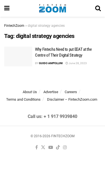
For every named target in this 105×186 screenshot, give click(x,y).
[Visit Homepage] (52, 8)
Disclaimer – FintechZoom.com (72, 99)
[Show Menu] (7, 8)
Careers (71, 92)
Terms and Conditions (23, 99)
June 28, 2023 (77, 63)
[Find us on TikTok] (58, 147)
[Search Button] (98, 8)
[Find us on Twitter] (43, 147)
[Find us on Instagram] (65, 147)
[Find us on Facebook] (36, 147)
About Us (30, 92)
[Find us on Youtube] (50, 147)
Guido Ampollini (51, 63)
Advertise (50, 92)
